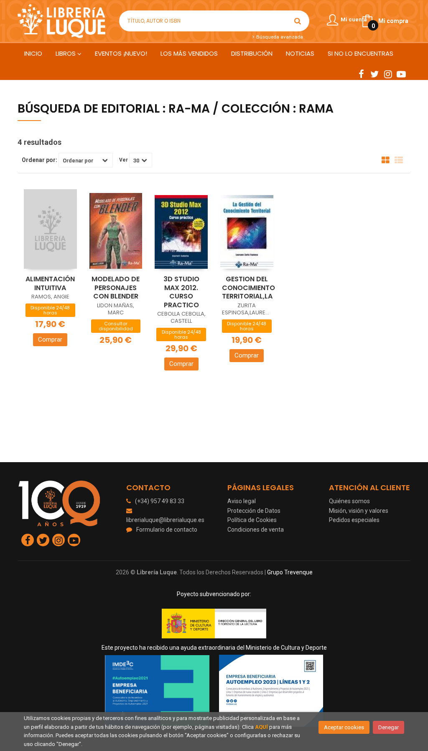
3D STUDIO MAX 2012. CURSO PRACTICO (181, 292)
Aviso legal (241, 501)
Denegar (388, 727)
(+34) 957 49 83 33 (159, 501)
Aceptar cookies (344, 727)
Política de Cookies (252, 520)
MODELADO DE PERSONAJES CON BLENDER (116, 287)
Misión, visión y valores (358, 510)
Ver (123, 160)
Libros (66, 53)
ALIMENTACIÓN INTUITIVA (50, 283)
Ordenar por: (39, 160)
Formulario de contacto (166, 529)
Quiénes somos (349, 501)
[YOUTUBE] (401, 73)
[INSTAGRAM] (388, 73)
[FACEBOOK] (361, 73)
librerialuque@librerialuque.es (165, 520)
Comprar (50, 339)
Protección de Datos (253, 510)
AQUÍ (261, 727)
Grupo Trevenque (290, 572)
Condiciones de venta (255, 529)
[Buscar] (297, 20)
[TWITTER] (374, 73)
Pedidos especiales (354, 520)
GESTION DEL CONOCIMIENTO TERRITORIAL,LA (248, 287)
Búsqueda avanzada (279, 37)
